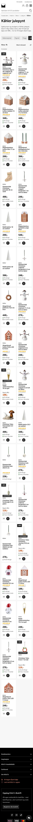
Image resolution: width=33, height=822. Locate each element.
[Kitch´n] (3, 6)
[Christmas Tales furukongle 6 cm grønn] (9, 490)
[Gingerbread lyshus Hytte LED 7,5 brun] (24, 570)
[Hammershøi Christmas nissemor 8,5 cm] (9, 570)
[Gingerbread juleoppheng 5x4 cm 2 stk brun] (24, 138)
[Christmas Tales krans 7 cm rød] (24, 647)
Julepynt (22, 15)
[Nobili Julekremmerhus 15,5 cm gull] (24, 608)
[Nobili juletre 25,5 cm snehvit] (24, 414)
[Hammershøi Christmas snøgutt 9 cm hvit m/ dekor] (24, 375)
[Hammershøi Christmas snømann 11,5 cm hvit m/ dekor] (24, 295)
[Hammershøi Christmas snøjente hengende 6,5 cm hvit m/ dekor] (24, 255)
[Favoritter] (4, 88)
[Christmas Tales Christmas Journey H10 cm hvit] (24, 530)
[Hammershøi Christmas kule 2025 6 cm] (24, 451)
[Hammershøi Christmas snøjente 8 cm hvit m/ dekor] (24, 335)
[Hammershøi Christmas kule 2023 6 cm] (9, 451)
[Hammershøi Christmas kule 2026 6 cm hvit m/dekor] (9, 530)
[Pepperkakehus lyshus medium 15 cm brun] (9, 100)
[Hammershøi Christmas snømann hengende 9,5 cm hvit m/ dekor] (9, 647)
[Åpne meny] (31, 5)
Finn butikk (19, 2)
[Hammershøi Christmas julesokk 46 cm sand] (9, 176)
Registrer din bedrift (11, 807)
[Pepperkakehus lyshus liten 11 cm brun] (9, 138)
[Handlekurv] (27, 5)
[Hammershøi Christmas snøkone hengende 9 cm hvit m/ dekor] (24, 490)
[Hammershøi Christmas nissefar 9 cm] (9, 608)
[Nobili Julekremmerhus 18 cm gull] (9, 375)
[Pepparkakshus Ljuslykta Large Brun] (24, 216)
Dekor (17, 15)
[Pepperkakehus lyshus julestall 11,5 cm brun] (24, 100)
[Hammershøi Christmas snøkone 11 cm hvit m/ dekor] (24, 58)
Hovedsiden (4, 15)
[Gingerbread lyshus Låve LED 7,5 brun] (9, 687)
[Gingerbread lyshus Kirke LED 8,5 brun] (9, 335)
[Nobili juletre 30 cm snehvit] (9, 255)
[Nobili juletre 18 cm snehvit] (9, 216)
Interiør (12, 15)
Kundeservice (28, 2)
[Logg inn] (23, 5)
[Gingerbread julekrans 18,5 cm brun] (9, 295)
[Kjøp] (8, 88)
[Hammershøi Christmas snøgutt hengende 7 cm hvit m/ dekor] (24, 176)
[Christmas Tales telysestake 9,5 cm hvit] (9, 414)
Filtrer (3, 45)
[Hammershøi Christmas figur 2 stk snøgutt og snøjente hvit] (9, 58)
